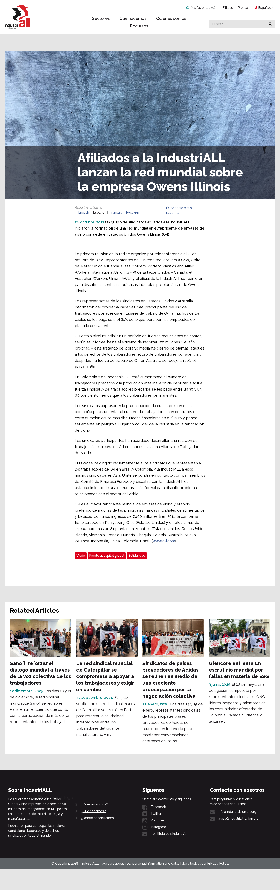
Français (115, 212)
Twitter (156, 814)
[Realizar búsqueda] (270, 24)
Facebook (158, 807)
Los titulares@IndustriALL (170, 834)
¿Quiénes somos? (94, 804)
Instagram (158, 827)
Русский (132, 212)
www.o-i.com (164, 541)
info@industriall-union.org (237, 812)
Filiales (228, 8)
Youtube (157, 820)
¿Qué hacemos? (93, 811)
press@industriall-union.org (238, 818)
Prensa (243, 8)
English (83, 212)
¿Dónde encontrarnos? (98, 818)
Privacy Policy (217, 863)
